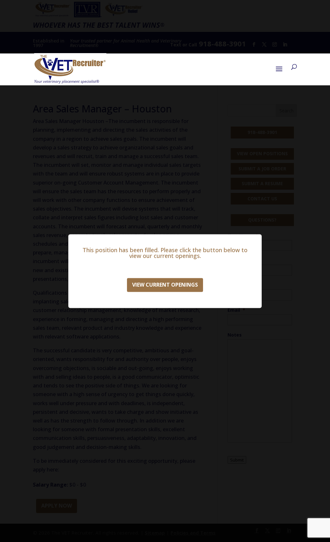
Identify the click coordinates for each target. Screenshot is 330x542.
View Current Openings (165, 284)
